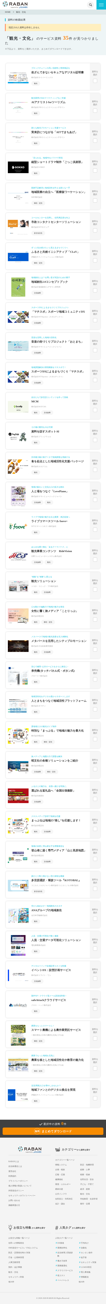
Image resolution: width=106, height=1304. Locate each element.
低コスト (61, 1275)
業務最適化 (62, 1266)
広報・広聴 (60, 1175)
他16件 (11, 1282)
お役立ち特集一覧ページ (19, 1238)
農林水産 (59, 1189)
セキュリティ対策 (16, 1277)
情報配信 (85, 1277)
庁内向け (85, 1243)
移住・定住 (38, 203)
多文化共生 (38, 233)
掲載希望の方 (14, 1205)
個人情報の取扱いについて (20, 1186)
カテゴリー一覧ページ (65, 1160)
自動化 (84, 1248)
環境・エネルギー (63, 1184)
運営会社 (12, 1171)
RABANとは (13, 1161)
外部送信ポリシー (16, 1191)
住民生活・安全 (87, 1179)
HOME (8, 12)
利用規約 (12, 1176)
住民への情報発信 (16, 1243)
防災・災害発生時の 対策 (19, 1253)
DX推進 (60, 1243)
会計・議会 (60, 1204)
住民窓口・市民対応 (64, 1199)
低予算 (84, 1257)
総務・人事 (85, 1170)
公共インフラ (61, 1194)
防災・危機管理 (87, 1165)
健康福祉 (59, 1179)
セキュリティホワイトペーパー (21, 1196)
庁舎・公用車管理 (16, 1257)
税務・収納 (85, 1175)
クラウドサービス (65, 1270)
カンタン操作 (86, 1253)
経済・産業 (85, 1189)
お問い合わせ (14, 1200)
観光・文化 (21, 12)
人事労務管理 (14, 1262)
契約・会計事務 (15, 1267)
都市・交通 (85, 1204)
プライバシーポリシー (18, 1181)
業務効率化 (62, 1248)
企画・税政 (60, 1170)
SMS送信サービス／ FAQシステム (23, 1248)
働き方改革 (62, 1261)
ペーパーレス (63, 1280)
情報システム (61, 1165)
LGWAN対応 (86, 1267)
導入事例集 (86, 1272)
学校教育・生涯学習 (89, 1199)
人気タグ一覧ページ (64, 1238)
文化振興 (37, 293)
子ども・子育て (87, 1184)
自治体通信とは (15, 1166)
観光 (35, 83)
